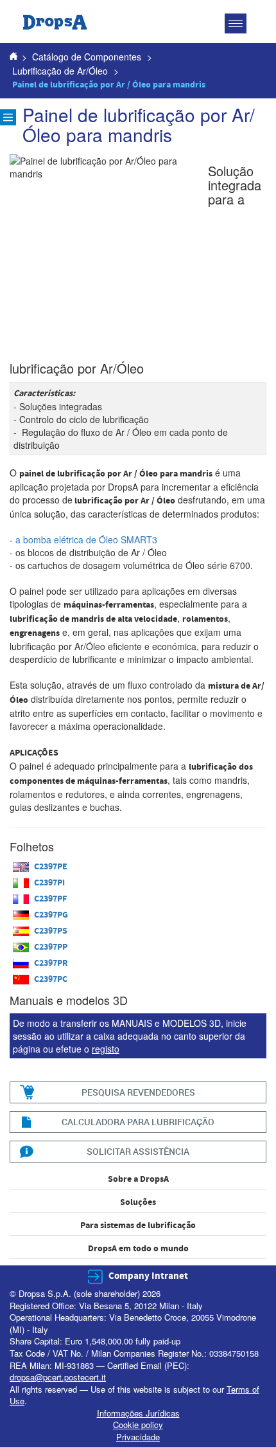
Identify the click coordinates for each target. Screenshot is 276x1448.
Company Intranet (148, 1276)
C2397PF (50, 898)
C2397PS (50, 931)
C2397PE (50, 866)
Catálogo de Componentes (86, 56)
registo (105, 1048)
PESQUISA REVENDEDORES (138, 1092)
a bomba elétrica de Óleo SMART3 (86, 539)
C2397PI (49, 882)
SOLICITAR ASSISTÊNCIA (138, 1151)
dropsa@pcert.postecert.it (58, 1377)
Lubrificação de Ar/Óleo (60, 70)
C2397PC (50, 979)
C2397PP (50, 947)
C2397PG (51, 915)
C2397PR (51, 963)
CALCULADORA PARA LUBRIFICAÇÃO (138, 1122)
